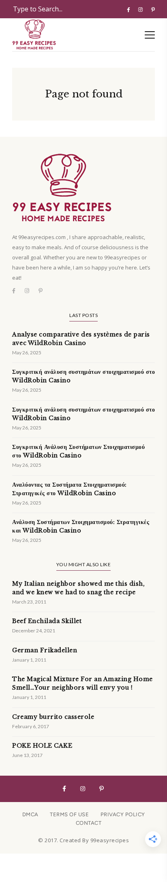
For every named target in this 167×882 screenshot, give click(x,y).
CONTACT (89, 823)
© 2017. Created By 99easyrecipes (83, 840)
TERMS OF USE (69, 814)
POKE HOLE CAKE (42, 745)
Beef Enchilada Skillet (46, 621)
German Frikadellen (44, 650)
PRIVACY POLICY (123, 814)
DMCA (30, 814)
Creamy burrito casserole (53, 716)
